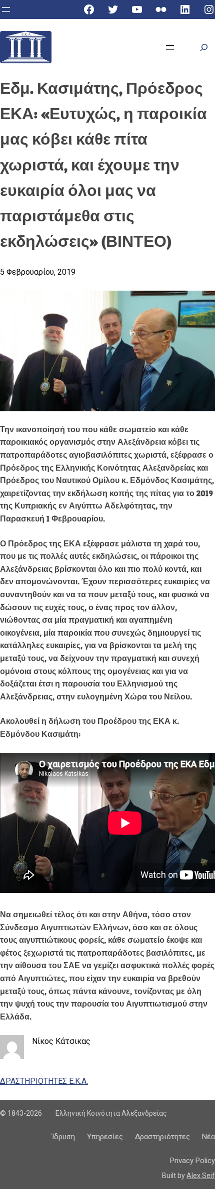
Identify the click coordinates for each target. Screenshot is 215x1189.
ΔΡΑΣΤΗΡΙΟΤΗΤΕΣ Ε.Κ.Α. (44, 1081)
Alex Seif (200, 1176)
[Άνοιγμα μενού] (6, 9)
